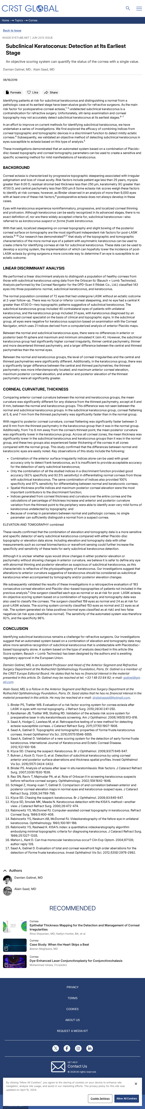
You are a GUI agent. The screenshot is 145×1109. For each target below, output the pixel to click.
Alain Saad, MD (25, 889)
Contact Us (77, 1066)
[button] (12, 870)
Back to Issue (12, 30)
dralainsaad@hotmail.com (111, 697)
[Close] (136, 1084)
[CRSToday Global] (30, 8)
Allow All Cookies (126, 1098)
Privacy (73, 987)
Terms (73, 998)
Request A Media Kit (72, 1031)
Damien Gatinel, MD (28, 877)
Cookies (72, 1009)
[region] (72, 1092)
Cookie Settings (100, 1098)
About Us (72, 1020)
